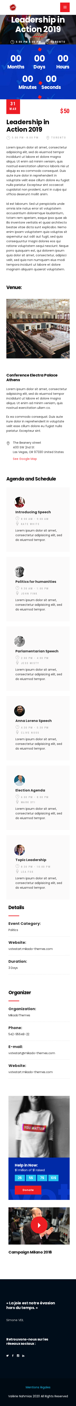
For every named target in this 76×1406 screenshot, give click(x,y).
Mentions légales (38, 1387)
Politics (13, 930)
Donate (28, 1190)
